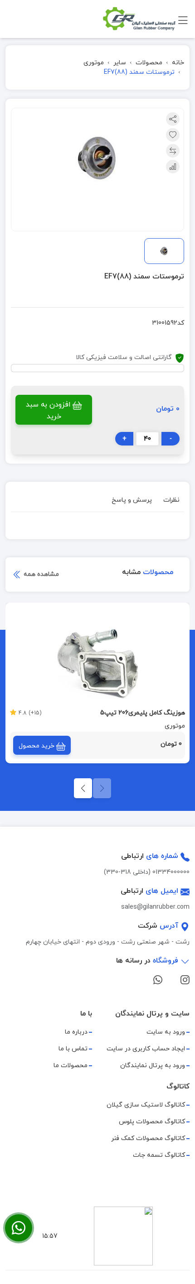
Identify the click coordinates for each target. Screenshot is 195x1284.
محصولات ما (71, 1065)
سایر (119, 62)
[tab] (171, 501)
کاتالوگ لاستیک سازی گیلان (146, 1105)
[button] (83, 788)
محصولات (149, 62)
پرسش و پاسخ (132, 500)
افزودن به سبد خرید (48, 411)
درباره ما (76, 1032)
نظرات (171, 500)
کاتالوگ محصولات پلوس (152, 1121)
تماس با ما (73, 1048)
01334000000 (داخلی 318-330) (147, 872)
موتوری (93, 62)
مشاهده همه (40, 574)
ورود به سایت (165, 1032)
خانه (178, 62)
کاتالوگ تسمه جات (159, 1155)
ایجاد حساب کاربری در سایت (146, 1048)
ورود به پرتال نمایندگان (152, 1065)
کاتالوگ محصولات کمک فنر (148, 1138)
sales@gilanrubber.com (155, 907)
